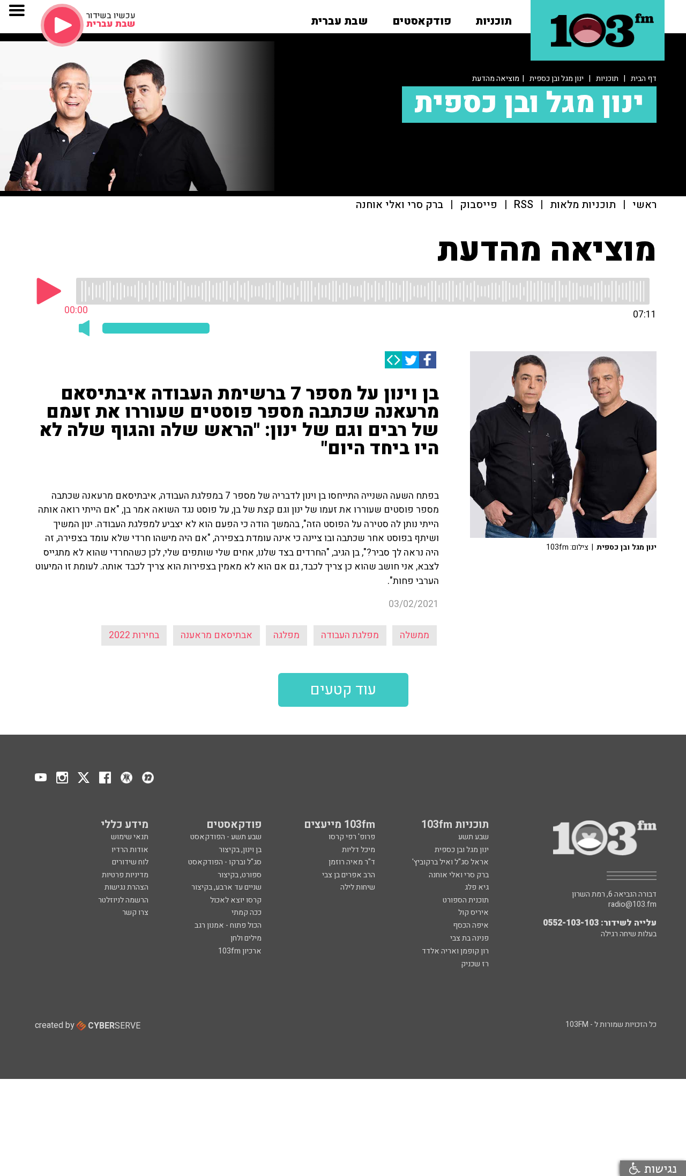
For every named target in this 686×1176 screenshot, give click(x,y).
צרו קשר (135, 912)
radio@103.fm (632, 904)
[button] (493, 17)
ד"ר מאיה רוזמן (352, 862)
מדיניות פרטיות (125, 875)
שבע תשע (473, 837)
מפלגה (286, 635)
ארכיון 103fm (240, 951)
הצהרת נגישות (126, 887)
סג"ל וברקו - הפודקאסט (225, 862)
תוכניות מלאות (583, 205)
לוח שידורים (130, 862)
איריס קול (473, 912)
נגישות (658, 1168)
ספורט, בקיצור (240, 875)
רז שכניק (475, 964)
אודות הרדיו (129, 850)
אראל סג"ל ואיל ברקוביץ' (450, 862)
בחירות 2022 (134, 635)
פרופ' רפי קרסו (352, 837)
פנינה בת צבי (469, 938)
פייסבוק (478, 205)
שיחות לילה (357, 887)
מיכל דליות (358, 850)
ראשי (644, 205)
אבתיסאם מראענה (216, 635)
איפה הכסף (471, 925)
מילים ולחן (246, 938)
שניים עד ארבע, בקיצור (226, 887)
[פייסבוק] (427, 359)
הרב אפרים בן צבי (348, 875)
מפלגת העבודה (350, 635)
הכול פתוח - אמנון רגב (228, 925)
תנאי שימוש (129, 837)
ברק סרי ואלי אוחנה (399, 205)
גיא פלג (477, 887)
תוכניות (607, 78)
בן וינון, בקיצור (240, 850)
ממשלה (414, 635)
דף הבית (644, 78)
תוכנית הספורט (466, 900)
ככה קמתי (247, 912)
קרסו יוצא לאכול (236, 900)
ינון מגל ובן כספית (557, 78)
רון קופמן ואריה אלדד (455, 951)
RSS (523, 205)
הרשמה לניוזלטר (123, 900)
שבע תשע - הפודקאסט (226, 837)
